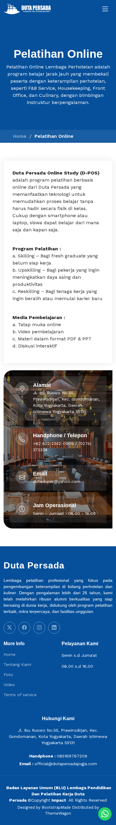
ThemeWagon (58, 813)
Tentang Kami (17, 664)
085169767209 (72, 756)
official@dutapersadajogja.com (66, 763)
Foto (8, 674)
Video (9, 685)
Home (19, 136)
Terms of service (20, 695)
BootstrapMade (56, 807)
